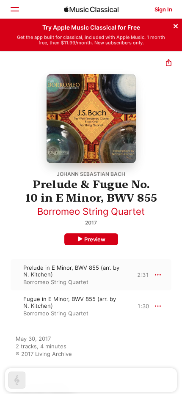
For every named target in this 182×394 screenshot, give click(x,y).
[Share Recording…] (168, 64)
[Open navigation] (14, 9)
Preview (94, 239)
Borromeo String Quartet (91, 211)
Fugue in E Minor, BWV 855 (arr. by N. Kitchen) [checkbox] (69, 302)
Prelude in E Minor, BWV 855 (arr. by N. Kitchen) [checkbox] (71, 271)
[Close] (175, 25)
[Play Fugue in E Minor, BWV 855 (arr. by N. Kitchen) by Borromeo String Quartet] (5, 306)
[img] (91, 9)
